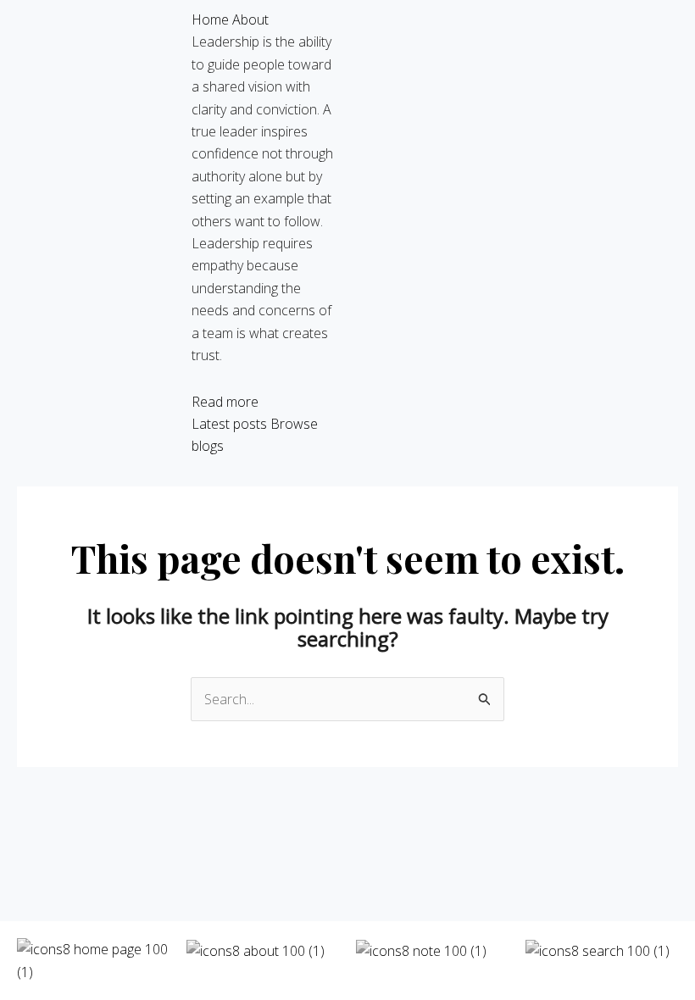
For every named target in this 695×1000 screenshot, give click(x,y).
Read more (225, 401)
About (250, 19)
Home (210, 19)
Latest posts (229, 423)
